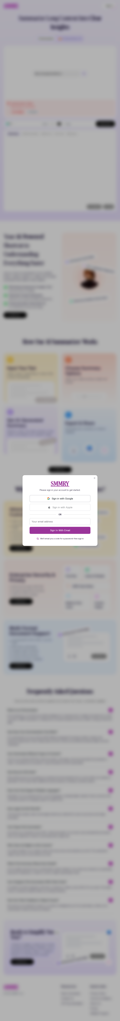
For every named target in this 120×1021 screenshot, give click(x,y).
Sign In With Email (60, 530)
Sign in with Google (62, 498)
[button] (94, 478)
